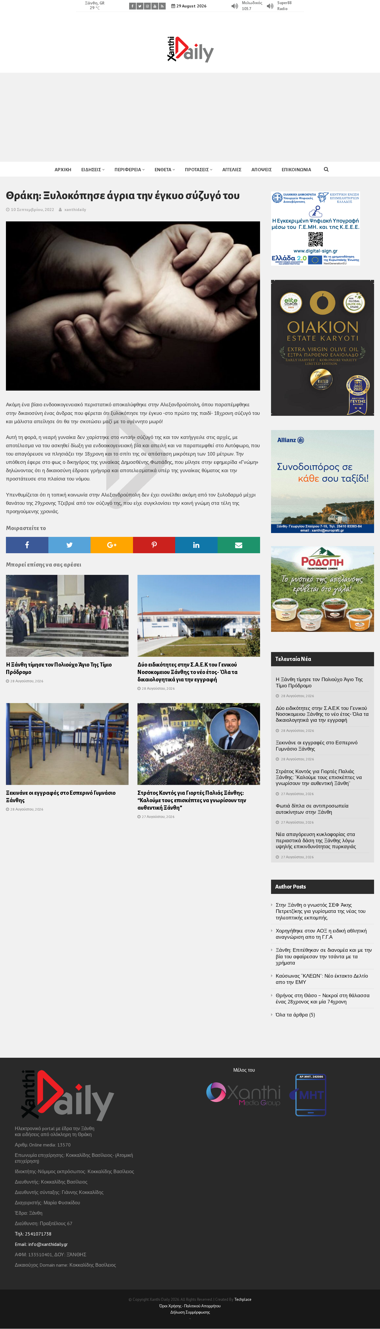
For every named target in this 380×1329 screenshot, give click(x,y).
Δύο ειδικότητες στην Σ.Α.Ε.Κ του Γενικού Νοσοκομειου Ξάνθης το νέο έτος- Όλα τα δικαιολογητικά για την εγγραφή (187, 672)
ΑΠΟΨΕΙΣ (261, 169)
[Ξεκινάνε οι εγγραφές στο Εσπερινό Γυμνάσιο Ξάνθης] (67, 746)
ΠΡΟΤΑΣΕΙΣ (197, 169)
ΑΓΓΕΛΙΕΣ (231, 169)
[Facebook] (132, 6)
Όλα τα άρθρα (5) (295, 1014)
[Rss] (162, 6)
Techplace (242, 1299)
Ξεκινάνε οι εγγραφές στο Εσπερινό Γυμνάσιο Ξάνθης (316, 745)
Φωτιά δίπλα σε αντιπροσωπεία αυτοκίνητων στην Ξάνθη (312, 809)
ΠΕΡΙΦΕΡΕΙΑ (128, 169)
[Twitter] (140, 6)
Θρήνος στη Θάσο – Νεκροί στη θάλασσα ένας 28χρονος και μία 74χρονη (323, 998)
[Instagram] (147, 6)
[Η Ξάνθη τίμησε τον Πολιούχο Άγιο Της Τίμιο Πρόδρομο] (67, 617)
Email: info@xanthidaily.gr (41, 1244)
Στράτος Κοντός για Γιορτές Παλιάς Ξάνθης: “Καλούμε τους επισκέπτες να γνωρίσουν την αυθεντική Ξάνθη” (191, 800)
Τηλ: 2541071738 (33, 1234)
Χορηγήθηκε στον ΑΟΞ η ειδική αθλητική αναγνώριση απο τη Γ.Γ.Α (321, 933)
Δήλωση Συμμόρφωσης (190, 1312)
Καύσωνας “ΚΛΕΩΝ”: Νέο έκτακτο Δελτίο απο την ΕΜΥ (322, 979)
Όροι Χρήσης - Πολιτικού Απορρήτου (190, 1306)
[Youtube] (154, 6)
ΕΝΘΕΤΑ (163, 169)
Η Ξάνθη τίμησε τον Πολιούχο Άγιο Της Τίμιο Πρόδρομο (319, 682)
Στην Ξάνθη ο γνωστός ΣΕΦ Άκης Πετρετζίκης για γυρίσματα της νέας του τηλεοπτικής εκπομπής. (320, 911)
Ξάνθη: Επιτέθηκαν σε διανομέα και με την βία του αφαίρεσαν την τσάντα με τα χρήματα (324, 956)
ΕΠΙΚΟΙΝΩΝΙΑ (296, 169)
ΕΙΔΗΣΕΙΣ (91, 169)
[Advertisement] (190, 117)
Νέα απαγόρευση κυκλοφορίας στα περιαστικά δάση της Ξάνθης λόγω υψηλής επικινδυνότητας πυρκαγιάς (316, 840)
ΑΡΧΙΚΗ (63, 169)
